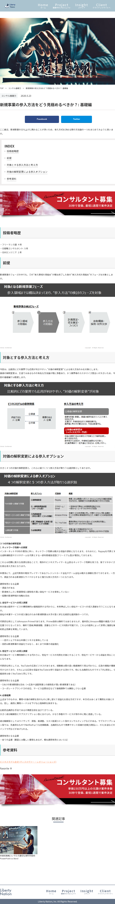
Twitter (76, 119)
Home (43, 5)
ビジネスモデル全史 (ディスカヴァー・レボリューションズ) (28, 761)
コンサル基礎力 (14, 88)
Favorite (5, 768)
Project (62, 5)
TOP (2, 88)
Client (102, 5)
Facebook (42, 119)
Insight (81, 5)
